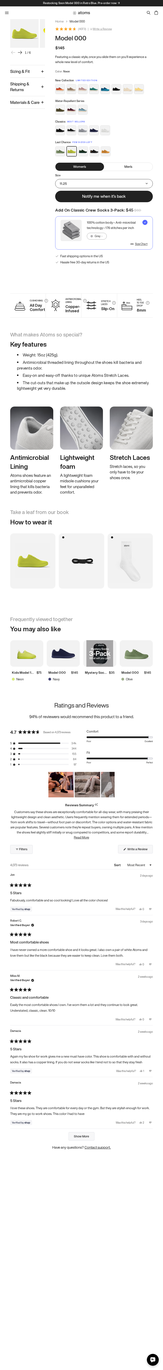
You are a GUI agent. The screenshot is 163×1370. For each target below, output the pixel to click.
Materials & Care (25, 102)
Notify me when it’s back (104, 196)
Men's (128, 166)
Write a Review (102, 29)
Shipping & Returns (19, 87)
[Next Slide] (111, 784)
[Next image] (20, 52)
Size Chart (141, 244)
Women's (79, 166)
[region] (81, 784)
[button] (43, 743)
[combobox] (97, 236)
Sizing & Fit (20, 71)
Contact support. (97, 1147)
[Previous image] (13, 52)
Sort (117, 865)
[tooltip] (96, 804)
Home (59, 21)
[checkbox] (104, 233)
